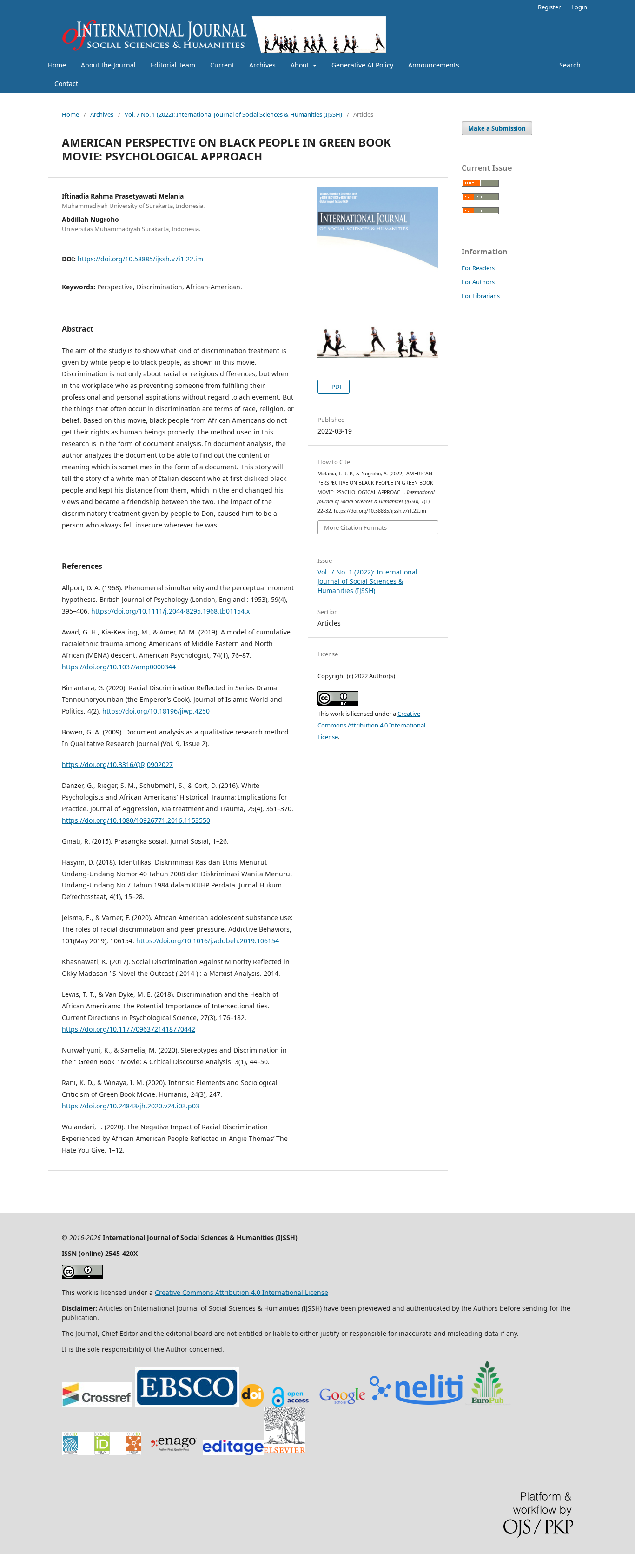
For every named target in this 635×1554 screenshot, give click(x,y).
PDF (336, 386)
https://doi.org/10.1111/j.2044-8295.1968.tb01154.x (170, 611)
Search (569, 64)
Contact (66, 83)
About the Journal (108, 64)
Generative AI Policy (362, 64)
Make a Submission (497, 128)
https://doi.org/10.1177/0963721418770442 (128, 1029)
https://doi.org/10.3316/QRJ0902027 (117, 764)
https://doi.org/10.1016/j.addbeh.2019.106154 (207, 940)
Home (57, 64)
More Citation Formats (355, 527)
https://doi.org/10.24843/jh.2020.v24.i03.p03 (130, 1105)
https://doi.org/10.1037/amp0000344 (119, 666)
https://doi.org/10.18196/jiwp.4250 (156, 711)
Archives (262, 64)
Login (579, 7)
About (301, 64)
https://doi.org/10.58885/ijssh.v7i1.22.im (140, 258)
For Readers (478, 268)
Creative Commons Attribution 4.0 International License (371, 725)
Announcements (433, 64)
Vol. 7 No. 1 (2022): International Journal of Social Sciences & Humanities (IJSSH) (233, 114)
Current (222, 64)
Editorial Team (173, 64)
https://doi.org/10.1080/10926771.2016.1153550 (136, 820)
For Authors (478, 282)
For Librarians (481, 296)
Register (549, 7)
